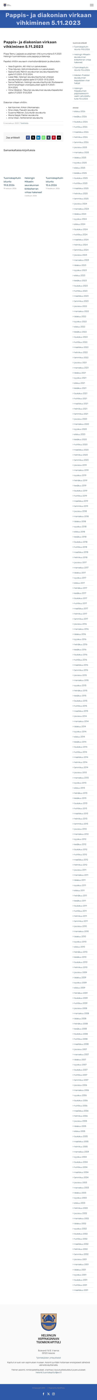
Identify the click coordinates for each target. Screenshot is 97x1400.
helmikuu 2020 (81, 455)
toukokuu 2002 (81, 1234)
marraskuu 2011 (81, 875)
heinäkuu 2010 (80, 952)
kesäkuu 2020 (80, 439)
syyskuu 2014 (80, 731)
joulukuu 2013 (80, 772)
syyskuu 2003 (80, 1198)
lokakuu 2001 (80, 1269)
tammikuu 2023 (81, 301)
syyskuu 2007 (80, 1064)
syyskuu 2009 (80, 982)
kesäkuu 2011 (80, 900)
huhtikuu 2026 (80, 127)
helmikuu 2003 (81, 1208)
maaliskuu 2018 (81, 552)
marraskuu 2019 (81, 470)
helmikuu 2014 (80, 762)
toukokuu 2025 (81, 178)
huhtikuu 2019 (80, 496)
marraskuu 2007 (81, 1054)
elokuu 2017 (79, 583)
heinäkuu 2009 (81, 993)
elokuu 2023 (79, 275)
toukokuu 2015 (80, 701)
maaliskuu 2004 (81, 1172)
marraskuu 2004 (81, 1152)
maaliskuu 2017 (81, 608)
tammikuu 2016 (81, 670)
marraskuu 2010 (81, 931)
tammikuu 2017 (81, 619)
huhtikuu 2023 (80, 291)
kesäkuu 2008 (80, 1029)
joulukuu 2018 (80, 511)
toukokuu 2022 (81, 337)
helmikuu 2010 (80, 967)
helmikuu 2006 (81, 1116)
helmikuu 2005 (81, 1146)
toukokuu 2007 (80, 1070)
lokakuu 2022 (80, 316)
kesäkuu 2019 (80, 485)
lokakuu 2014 (80, 726)
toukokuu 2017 (80, 598)
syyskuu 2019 (80, 475)
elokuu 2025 (79, 168)
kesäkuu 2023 (80, 280)
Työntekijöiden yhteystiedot (48, 1358)
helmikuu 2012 (80, 865)
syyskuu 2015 (80, 685)
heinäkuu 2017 (80, 588)
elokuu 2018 (79, 531)
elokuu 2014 (79, 736)
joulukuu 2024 (80, 204)
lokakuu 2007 (80, 1059)
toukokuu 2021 (80, 393)
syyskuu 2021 (80, 378)
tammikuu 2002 (81, 1254)
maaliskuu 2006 (81, 1111)
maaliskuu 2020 (81, 450)
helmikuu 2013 (80, 818)
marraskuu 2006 (81, 1090)
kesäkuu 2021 (80, 388)
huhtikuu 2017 (80, 603)
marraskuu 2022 (81, 311)
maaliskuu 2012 (81, 859)
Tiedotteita (24, 123)
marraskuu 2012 (81, 834)
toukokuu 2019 (80, 490)
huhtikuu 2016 (80, 660)
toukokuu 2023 (81, 286)
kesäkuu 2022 (80, 332)
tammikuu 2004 (81, 1177)
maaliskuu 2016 (81, 665)
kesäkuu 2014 (80, 742)
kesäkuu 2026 (80, 116)
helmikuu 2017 (80, 614)
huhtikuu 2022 (80, 342)
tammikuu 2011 (81, 921)
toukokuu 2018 (80, 542)
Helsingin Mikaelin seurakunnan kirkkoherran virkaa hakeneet (33, 185)
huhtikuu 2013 (80, 808)
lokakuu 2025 (80, 157)
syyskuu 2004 (80, 1157)
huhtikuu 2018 (80, 547)
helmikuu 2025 (81, 193)
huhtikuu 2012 (80, 854)
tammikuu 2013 (81, 824)
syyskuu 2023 (80, 270)
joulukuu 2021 (80, 362)
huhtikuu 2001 (80, 1285)
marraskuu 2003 (81, 1187)
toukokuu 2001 (80, 1280)
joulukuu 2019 (80, 465)
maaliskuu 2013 (81, 813)
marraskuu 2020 (81, 424)
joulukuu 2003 (80, 1182)
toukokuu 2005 (81, 1136)
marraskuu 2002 (81, 1218)
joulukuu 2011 (80, 870)
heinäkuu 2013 (80, 793)
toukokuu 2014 (80, 747)
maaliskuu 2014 (81, 757)
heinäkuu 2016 (80, 644)
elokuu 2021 (79, 383)
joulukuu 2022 (80, 306)
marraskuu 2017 (81, 567)
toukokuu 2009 (81, 998)
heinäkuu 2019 (80, 480)
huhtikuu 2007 (80, 1075)
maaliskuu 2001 (81, 1290)
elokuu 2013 (79, 788)
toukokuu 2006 (81, 1100)
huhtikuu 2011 (80, 911)
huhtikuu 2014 (80, 752)
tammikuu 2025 (81, 198)
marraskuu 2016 (81, 629)
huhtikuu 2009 (80, 1003)
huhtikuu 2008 (81, 1039)
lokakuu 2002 (80, 1223)
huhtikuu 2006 (80, 1105)
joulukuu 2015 (80, 675)
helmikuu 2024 (81, 245)
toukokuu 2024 (81, 229)
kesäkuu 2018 (80, 537)
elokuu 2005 (79, 1131)
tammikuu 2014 (81, 767)
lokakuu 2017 (80, 573)
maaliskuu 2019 (81, 501)
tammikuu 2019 (81, 506)
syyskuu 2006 (80, 1095)
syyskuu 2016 (80, 639)
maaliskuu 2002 (81, 1244)
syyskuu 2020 (80, 429)
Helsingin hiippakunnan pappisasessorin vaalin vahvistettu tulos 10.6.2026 (82, 93)
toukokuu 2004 (81, 1162)
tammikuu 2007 (81, 1080)
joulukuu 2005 (80, 1121)
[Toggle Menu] (91, 5)
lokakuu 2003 (80, 1193)
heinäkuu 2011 (80, 895)
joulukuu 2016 (80, 624)
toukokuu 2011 (80, 906)
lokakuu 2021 (80, 373)
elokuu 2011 (79, 890)
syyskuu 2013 (80, 783)
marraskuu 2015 (81, 680)
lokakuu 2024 (80, 214)
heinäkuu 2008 (81, 1023)
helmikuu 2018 (80, 557)
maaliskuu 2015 (81, 711)
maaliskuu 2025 (81, 188)
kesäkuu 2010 (80, 957)
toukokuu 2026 (81, 122)
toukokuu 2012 (80, 849)
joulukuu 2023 (80, 255)
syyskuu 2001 (80, 1275)
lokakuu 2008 (80, 1018)
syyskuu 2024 (80, 219)
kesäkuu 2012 (80, 844)
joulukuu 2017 (80, 562)
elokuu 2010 (79, 947)
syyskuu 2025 (80, 162)
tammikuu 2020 (81, 460)
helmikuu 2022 (81, 352)
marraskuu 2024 (81, 209)
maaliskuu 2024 (81, 239)
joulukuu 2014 (80, 716)
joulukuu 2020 (80, 419)
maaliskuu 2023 (81, 296)
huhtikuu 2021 (80, 398)
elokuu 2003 (79, 1203)
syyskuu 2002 (80, 1228)
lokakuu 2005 (80, 1126)
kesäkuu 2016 (80, 649)
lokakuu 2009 (80, 977)
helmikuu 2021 (80, 409)
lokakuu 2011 (80, 880)
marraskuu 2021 (81, 367)
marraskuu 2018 (81, 516)
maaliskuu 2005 (81, 1141)
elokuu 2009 (79, 988)
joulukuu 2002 (80, 1213)
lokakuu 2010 (80, 936)
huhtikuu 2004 (80, 1167)
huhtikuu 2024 (80, 234)
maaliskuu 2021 (81, 403)
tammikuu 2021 (81, 414)
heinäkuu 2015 (80, 690)
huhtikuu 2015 (80, 706)
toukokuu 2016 (80, 654)
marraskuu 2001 (81, 1264)
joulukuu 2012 (80, 829)
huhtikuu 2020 (80, 444)
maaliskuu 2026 (81, 132)
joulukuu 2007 (80, 1049)
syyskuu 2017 (80, 578)
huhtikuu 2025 (80, 183)
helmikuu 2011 (80, 916)
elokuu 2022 (79, 326)
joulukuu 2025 (80, 147)
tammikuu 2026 (81, 142)
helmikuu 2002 (81, 1249)
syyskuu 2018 (80, 526)
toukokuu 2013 (80, 803)
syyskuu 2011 (80, 885)
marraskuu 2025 (81, 152)
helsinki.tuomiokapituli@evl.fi (48, 1372)
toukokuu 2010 (80, 962)
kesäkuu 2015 (80, 695)
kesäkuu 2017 (80, 593)
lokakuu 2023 (80, 265)
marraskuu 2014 (81, 721)
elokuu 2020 (79, 434)
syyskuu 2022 (80, 321)
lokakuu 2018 (80, 521)
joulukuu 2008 (80, 1008)
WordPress (61, 1388)
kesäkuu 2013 (80, 798)
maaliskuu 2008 (81, 1044)
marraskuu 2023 (81, 260)
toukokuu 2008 (81, 1034)
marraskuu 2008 (81, 1013)
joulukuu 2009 (80, 972)
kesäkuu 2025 (80, 173)
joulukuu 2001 (80, 1259)
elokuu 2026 (79, 111)
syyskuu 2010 (80, 942)
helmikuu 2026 (81, 137)
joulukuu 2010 (80, 926)
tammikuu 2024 (81, 250)
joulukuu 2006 (80, 1085)
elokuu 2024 (79, 224)
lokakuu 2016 (80, 634)
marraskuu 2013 (81, 778)
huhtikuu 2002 (80, 1239)
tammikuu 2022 (81, 357)
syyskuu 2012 (80, 839)
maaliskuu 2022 (81, 347)
